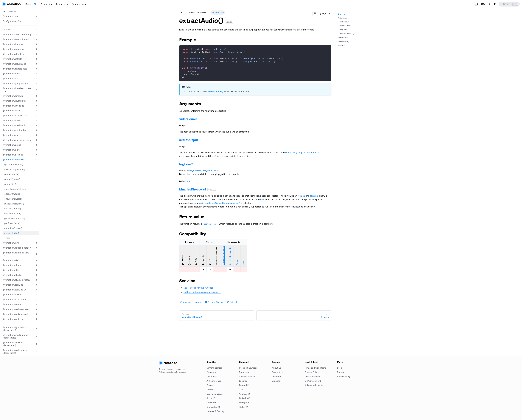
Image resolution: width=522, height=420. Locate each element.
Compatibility (343, 41)
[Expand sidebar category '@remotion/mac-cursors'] (36, 115)
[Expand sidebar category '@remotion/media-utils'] (36, 125)
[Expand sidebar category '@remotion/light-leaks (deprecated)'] (36, 328)
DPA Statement (312, 376)
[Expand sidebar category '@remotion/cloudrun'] (36, 54)
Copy (327, 48)
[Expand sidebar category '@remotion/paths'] (36, 145)
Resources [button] (60, 4)
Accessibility (343, 376)
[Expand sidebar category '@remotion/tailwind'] (36, 285)
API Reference (213, 381)
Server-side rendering (230, 255)
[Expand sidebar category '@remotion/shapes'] (36, 265)
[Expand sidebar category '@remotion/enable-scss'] (36, 69)
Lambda (210, 389)
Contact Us (277, 372)
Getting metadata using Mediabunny (202, 291)
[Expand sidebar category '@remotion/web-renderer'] (36, 309)
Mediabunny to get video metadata (302, 152)
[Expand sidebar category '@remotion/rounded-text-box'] (36, 254)
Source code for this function (199, 287)
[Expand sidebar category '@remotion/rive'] (36, 243)
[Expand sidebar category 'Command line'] (36, 16)
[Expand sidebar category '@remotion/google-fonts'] (36, 83)
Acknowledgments (313, 385)
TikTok (242, 407)
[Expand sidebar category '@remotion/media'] (36, 120)
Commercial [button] (78, 4)
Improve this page (192, 302)
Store (209, 398)
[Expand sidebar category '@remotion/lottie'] (36, 110)
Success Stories (247, 376)
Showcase (244, 372)
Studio (244, 262)
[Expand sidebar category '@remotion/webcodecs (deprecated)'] (36, 351)
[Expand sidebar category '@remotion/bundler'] (36, 44)
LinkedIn (243, 398)
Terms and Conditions (315, 368)
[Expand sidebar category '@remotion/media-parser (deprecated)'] (36, 336)
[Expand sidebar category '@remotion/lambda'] (36, 96)
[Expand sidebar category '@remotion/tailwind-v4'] (36, 289)
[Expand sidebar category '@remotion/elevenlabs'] (36, 64)
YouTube (243, 394)
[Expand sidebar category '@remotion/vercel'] (36, 304)
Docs (28, 4)
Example (341, 14)
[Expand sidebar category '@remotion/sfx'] (36, 260)
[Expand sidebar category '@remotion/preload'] (36, 155)
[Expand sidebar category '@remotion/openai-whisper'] (36, 140)
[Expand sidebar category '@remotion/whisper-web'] (36, 314)
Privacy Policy (311, 372)
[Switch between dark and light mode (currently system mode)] (495, 4)
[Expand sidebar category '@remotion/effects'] (36, 59)
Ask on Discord (215, 302)
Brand (275, 381)
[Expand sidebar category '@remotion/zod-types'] (36, 319)
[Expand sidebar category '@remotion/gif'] (36, 78)
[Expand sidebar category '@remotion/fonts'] (36, 73)
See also (341, 45)
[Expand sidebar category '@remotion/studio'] (36, 275)
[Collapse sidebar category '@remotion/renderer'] (36, 159)
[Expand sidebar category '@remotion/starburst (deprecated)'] (36, 343)
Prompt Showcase (248, 368)
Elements (211, 372)
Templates (211, 376)
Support (341, 372)
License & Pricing (215, 411)
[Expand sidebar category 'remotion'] (36, 29)
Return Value (343, 37)
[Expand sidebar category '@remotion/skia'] (36, 270)
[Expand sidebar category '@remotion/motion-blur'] (36, 130)
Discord (243, 385)
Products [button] (45, 4)
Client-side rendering (223, 255)
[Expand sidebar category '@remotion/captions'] (36, 49)
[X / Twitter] (489, 4)
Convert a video (214, 394)
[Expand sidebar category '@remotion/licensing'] (36, 106)
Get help (233, 302)
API (35, 4)
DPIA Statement (312, 381)
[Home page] (181, 12)
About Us (276, 368)
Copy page (321, 13)
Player (237, 262)
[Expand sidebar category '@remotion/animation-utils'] (36, 39)
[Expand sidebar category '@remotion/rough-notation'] (36, 248)
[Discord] (482, 4)
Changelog (211, 407)
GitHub (210, 402)
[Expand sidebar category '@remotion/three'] (36, 294)
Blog (339, 368)
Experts (243, 381)
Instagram (244, 402)
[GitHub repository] (476, 4)
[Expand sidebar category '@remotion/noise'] (36, 135)
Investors (276, 376)
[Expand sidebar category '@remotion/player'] (36, 150)
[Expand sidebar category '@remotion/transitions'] (36, 299)
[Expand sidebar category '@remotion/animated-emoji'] (36, 34)
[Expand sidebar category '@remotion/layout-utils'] (36, 101)
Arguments (342, 18)
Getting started (214, 368)
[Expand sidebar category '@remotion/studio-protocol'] (36, 280)
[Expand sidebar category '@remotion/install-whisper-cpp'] (36, 89)
